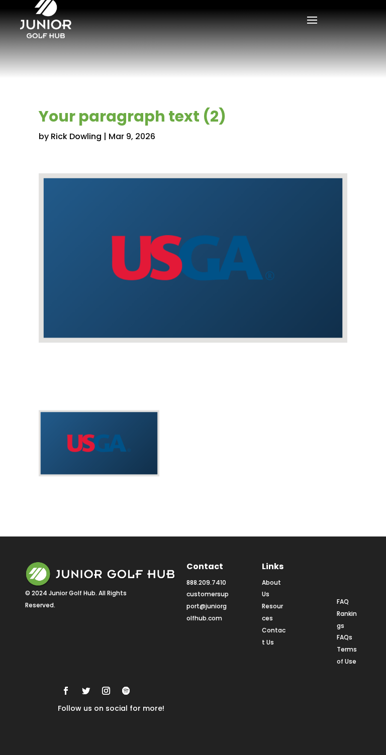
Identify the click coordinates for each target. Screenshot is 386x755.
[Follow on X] (86, 691)
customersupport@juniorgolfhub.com (207, 606)
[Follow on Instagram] (106, 691)
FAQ (343, 601)
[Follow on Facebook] (66, 691)
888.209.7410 (206, 582)
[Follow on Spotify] (126, 691)
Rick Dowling (76, 136)
